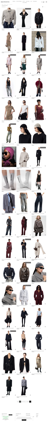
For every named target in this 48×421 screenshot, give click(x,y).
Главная (2, 4)
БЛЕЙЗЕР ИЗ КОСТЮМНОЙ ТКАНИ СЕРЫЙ (22, 396)
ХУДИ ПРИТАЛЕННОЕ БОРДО (35, 305)
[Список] (44, 6)
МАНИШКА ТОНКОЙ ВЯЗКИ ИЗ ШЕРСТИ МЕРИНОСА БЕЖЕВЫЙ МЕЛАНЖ (38, 259)
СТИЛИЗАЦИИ (35, 1)
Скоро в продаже (19, 1)
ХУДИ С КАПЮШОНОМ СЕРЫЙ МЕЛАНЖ (22, 305)
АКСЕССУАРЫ (27, 1)
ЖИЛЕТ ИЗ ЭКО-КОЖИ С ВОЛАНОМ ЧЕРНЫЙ (7, 97)
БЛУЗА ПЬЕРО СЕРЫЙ (34, 236)
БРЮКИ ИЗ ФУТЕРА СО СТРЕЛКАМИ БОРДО (22, 236)
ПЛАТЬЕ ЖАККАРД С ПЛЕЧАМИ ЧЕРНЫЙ (37, 167)
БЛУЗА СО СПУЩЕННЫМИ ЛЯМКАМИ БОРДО (37, 120)
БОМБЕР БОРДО (34, 97)
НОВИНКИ (14, 1)
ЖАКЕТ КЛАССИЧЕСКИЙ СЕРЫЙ (6, 213)
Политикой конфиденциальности (5, 418)
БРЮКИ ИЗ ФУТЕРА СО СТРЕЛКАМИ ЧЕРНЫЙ (22, 97)
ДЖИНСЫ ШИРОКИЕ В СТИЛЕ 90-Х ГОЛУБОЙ (22, 213)
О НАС (31, 1)
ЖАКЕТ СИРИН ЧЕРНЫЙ (5, 396)
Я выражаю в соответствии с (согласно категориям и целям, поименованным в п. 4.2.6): (5, 418)
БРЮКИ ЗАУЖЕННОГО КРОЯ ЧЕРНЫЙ (21, 259)
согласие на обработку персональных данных (5, 416)
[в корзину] (15, 29)
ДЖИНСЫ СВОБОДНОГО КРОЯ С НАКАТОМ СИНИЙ (38, 213)
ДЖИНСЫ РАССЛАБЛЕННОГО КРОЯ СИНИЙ (7, 236)
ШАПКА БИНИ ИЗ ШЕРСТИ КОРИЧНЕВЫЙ (7, 305)
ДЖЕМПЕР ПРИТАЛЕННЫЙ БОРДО (6, 259)
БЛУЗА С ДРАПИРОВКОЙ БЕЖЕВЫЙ (6, 120)
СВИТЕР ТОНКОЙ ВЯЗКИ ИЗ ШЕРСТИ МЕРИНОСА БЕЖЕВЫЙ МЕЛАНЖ (23, 167)
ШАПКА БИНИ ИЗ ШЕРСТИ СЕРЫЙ (36, 282)
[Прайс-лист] (45, 6)
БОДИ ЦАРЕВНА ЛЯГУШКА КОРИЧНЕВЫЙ (22, 282)
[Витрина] (42, 6)
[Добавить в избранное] (15, 27)
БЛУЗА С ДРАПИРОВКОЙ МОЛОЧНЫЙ (21, 120)
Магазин (5, 4)
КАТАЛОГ (23, 1)
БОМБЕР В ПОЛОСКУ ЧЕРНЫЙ (5, 282)
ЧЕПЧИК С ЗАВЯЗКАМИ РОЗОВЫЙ (6, 167)
